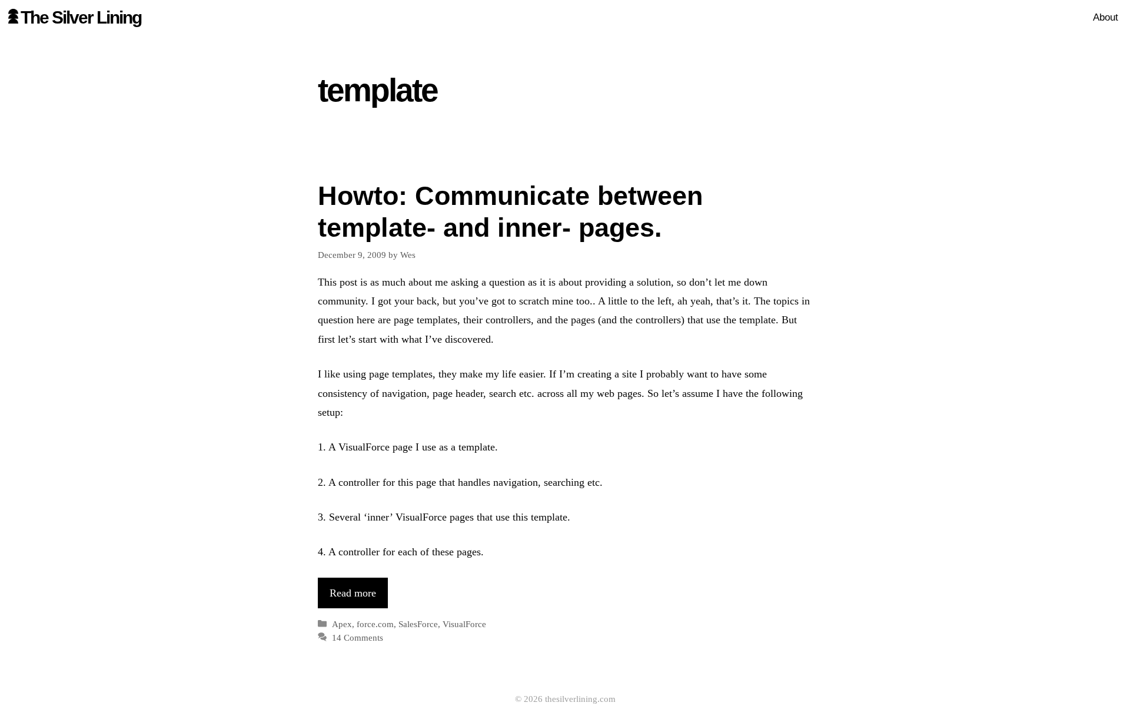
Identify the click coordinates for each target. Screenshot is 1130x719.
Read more (353, 593)
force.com (375, 624)
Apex (342, 624)
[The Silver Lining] (13, 17)
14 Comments (357, 637)
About (1105, 17)
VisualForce (464, 624)
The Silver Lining (81, 17)
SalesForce (418, 624)
